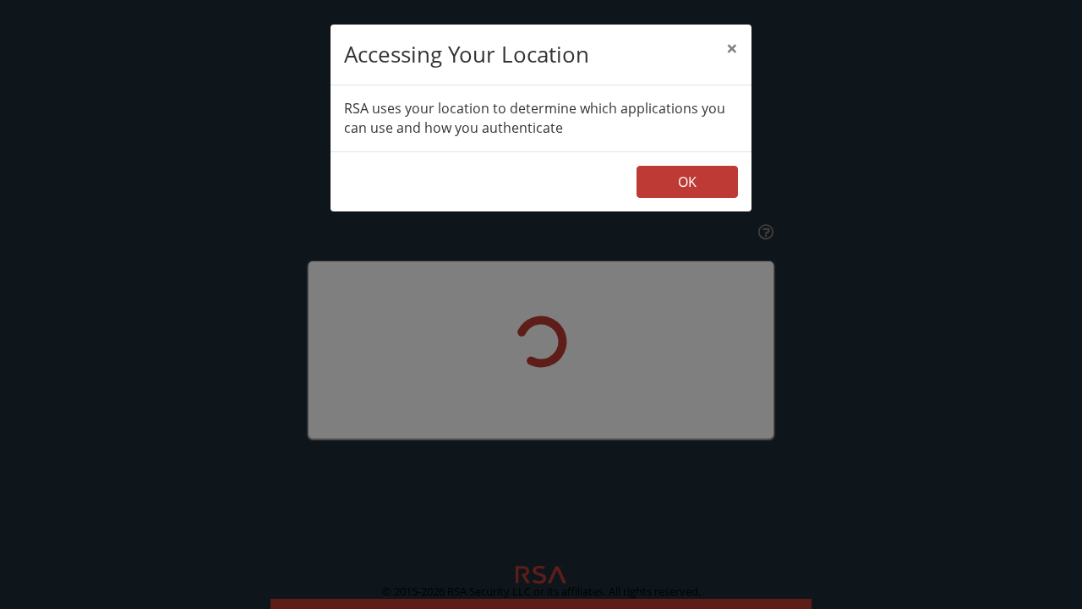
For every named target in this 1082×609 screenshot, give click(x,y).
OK (687, 182)
